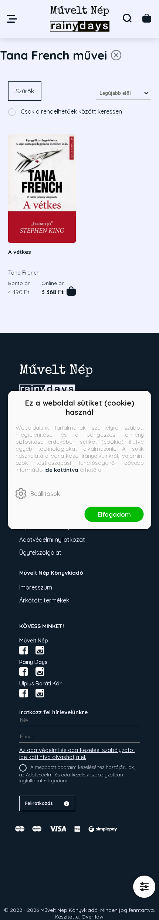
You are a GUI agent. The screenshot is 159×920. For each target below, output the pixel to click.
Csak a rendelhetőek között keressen (70, 111)
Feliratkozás (39, 803)
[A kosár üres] (147, 18)
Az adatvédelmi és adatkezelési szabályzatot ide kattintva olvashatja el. (77, 753)
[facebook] (23, 650)
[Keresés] (127, 18)
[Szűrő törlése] (116, 55)
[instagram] (39, 650)
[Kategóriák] (144, 887)
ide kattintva (61, 469)
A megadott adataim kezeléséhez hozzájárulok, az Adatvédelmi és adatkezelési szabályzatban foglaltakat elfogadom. (77, 773)
